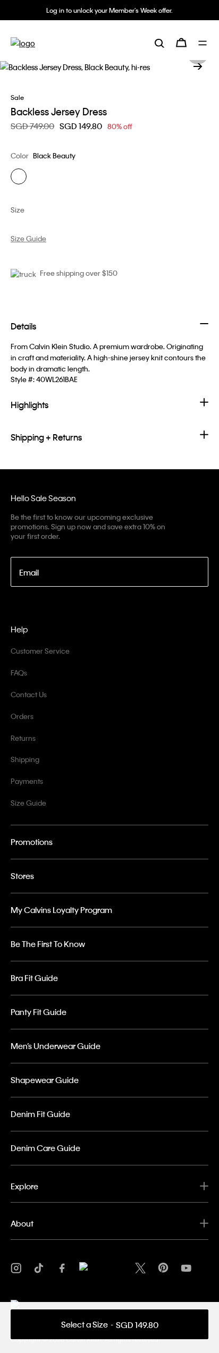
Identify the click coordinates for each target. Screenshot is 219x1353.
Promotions (32, 841)
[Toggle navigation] (203, 43)
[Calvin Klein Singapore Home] (23, 42)
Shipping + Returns (46, 437)
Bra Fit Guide (34, 978)
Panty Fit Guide (38, 1012)
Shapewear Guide (45, 1080)
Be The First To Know (48, 943)
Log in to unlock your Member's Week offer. (109, 10)
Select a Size (109, 1324)
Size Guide (28, 802)
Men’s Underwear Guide (55, 1046)
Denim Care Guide (45, 1148)
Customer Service (40, 650)
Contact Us (29, 694)
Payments (27, 780)
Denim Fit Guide (40, 1114)
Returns (23, 737)
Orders (22, 716)
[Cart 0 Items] (181, 42)
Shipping (25, 759)
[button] (197, 66)
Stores (22, 875)
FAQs (19, 672)
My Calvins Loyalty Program (61, 909)
